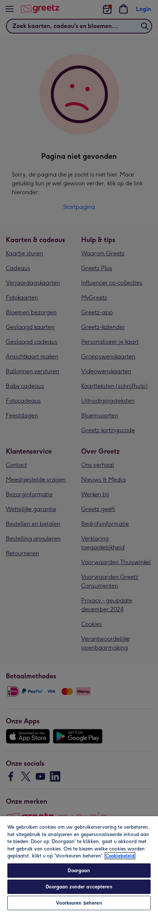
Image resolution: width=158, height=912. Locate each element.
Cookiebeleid (119, 856)
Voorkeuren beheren (79, 903)
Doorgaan (79, 870)
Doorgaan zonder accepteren (79, 887)
